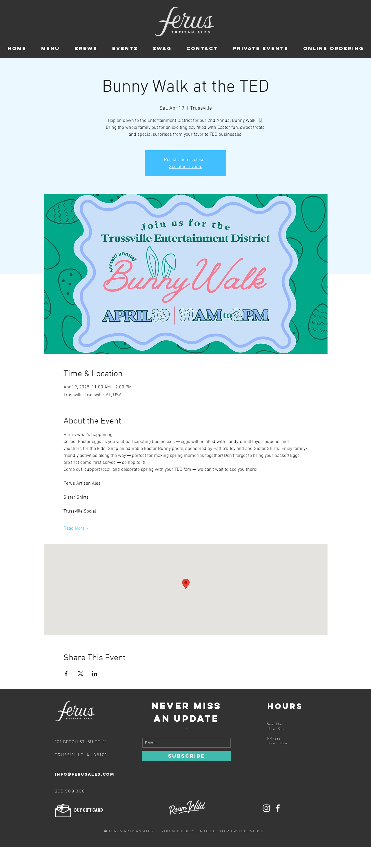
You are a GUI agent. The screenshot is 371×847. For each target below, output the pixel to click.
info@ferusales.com (84, 774)
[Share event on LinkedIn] (94, 673)
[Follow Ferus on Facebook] (278, 808)
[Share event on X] (80, 673)
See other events (185, 167)
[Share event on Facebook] (66, 673)
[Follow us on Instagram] (266, 808)
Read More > (75, 528)
